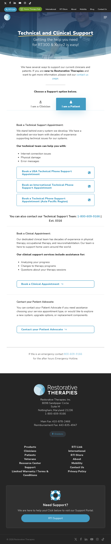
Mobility (77, 463)
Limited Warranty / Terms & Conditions (30, 473)
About (77, 459)
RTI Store (77, 455)
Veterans (30, 459)
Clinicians (30, 451)
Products (30, 447)
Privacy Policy (77, 471)
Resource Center (30, 463)
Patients (30, 455)
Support (30, 467)
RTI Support (55, 518)
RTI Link (77, 447)
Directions (58, 434)
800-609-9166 (73, 354)
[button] (105, 17)
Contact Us (77, 467)
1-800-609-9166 (88, 216)
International (77, 451)
